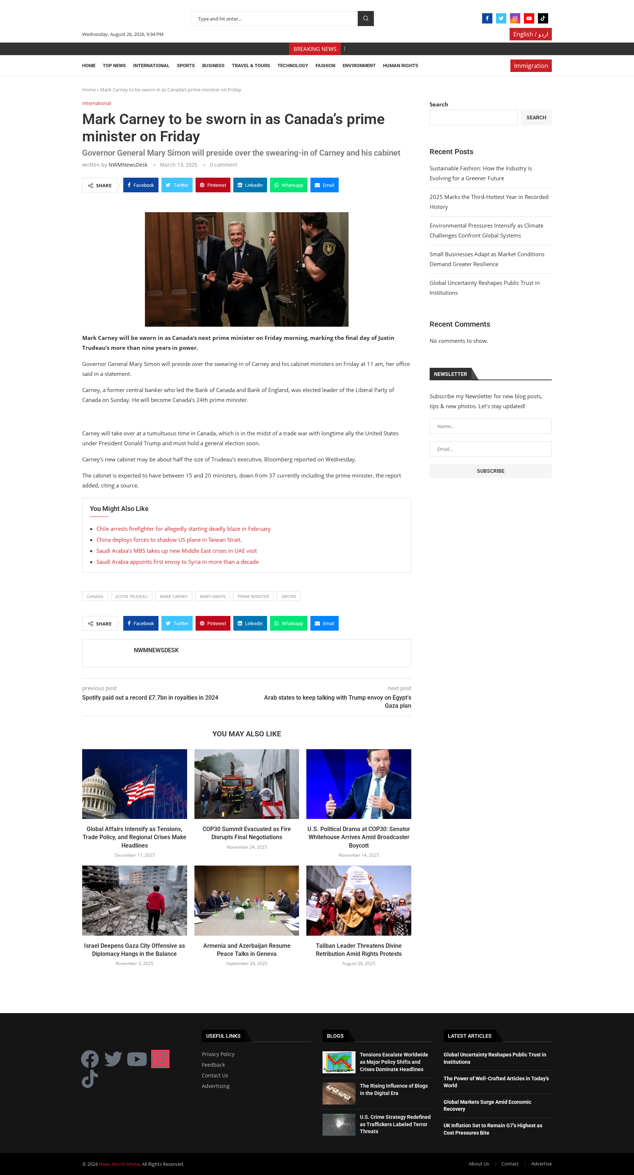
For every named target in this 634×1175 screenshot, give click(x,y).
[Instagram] (515, 18)
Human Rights (400, 65)
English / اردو (530, 34)
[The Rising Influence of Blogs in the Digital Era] (339, 1093)
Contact (510, 1163)
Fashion (325, 65)
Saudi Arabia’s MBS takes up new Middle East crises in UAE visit (176, 550)
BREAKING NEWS (315, 48)
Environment (359, 65)
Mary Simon (212, 596)
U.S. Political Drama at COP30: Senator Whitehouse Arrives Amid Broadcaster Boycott (358, 837)
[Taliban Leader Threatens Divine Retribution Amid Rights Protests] (358, 900)
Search (366, 18)
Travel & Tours (251, 65)
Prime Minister (253, 596)
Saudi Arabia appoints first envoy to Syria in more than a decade (177, 561)
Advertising (216, 1086)
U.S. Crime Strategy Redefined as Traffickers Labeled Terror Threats (395, 1124)
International (151, 65)
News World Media (119, 1164)
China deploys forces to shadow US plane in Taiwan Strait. (169, 539)
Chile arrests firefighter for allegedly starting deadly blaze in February (183, 528)
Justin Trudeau (131, 596)
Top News (114, 65)
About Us (479, 1163)
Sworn (288, 596)
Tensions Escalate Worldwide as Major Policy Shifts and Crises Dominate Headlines (394, 1062)
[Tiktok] (543, 18)
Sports (186, 65)
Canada (95, 596)
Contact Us (215, 1075)
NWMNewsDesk (128, 164)
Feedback (213, 1064)
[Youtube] (529, 18)
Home (88, 65)
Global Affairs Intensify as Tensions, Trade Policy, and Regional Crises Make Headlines (134, 837)
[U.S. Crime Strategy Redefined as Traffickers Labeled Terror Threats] (339, 1125)
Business (213, 65)
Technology (292, 65)
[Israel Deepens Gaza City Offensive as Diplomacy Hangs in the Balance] (134, 900)
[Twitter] (501, 18)
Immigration (531, 66)
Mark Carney (173, 596)
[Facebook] (487, 18)
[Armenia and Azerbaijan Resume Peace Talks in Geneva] (246, 900)
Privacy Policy (218, 1054)
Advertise (541, 1163)
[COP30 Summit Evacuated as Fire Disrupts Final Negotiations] (246, 784)
